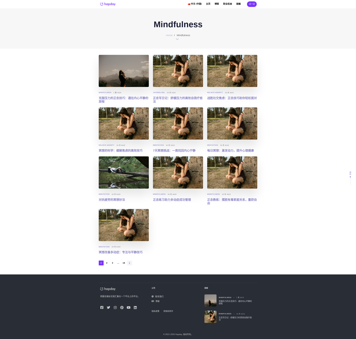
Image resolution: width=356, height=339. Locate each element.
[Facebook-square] (101, 307)
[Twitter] (108, 307)
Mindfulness (105, 92)
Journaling (159, 92)
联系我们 (159, 296)
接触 (238, 4)
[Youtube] (128, 307)
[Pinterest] (121, 307)
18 (124, 263)
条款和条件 (168, 311)
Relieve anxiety (215, 92)
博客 (217, 4)
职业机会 (227, 4)
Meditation (158, 145)
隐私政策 (155, 311)
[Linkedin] (135, 307)
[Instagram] (115, 307)
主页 (208, 4)
